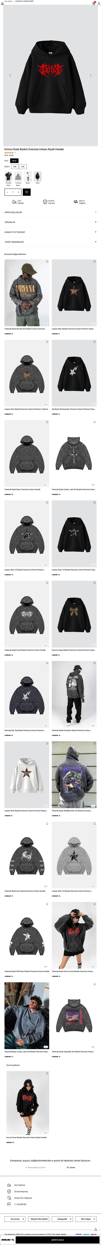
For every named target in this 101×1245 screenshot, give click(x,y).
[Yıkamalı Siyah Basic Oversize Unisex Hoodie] (26, 453)
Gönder (72, 1167)
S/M (14, 167)
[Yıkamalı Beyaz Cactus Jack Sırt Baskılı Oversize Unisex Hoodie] (26, 1015)
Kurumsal (15, 1219)
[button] (10, 75)
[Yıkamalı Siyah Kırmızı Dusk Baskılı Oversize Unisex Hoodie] (74, 935)
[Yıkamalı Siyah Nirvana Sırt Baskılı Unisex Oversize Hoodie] (26, 292)
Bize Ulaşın (86, 1219)
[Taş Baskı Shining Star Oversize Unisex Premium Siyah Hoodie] (74, 373)
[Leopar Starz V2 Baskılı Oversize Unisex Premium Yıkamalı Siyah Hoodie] (26, 533)
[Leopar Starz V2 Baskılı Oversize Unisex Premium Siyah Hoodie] (74, 533)
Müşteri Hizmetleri (39, 1219)
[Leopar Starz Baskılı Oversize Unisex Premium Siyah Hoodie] (74, 292)
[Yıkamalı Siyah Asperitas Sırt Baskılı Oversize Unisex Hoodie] (74, 1015)
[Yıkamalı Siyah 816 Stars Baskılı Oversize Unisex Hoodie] (26, 935)
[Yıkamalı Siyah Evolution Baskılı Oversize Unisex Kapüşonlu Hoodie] (74, 694)
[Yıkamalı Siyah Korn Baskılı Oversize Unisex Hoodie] (26, 855)
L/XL (23, 167)
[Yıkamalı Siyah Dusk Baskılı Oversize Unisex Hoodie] (26, 614)
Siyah (14, 161)
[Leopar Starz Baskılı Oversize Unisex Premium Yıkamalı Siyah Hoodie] (26, 373)
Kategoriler (62, 1219)
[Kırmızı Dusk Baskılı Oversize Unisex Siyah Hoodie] (27, 1103)
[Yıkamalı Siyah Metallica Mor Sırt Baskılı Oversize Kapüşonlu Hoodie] (74, 774)
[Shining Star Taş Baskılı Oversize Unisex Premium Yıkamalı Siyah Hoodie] (26, 694)
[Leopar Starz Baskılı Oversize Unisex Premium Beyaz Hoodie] (26, 774)
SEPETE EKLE (57, 1240)
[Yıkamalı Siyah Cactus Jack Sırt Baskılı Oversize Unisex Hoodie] (74, 453)
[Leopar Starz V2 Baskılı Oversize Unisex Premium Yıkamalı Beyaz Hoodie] (74, 855)
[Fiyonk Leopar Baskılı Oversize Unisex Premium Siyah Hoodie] (74, 614)
